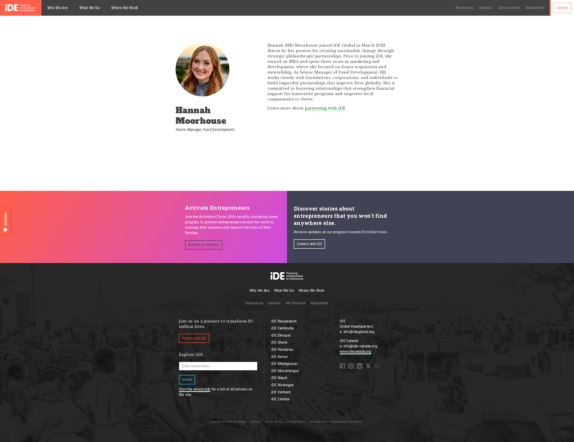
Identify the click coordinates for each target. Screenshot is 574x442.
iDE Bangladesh (284, 321)
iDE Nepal (279, 378)
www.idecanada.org (355, 351)
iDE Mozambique (285, 371)
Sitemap (255, 421)
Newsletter (535, 7)
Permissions (318, 421)
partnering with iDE (325, 108)
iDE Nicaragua (282, 385)
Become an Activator (203, 245)
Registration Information (346, 421)
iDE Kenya (279, 357)
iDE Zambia (280, 399)
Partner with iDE (194, 338)
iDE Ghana (279, 342)
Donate (562, 8)
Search (187, 379)
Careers (486, 7)
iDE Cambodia (282, 328)
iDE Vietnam (281, 392)
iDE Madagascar (284, 363)
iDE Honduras (282, 349)
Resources (465, 7)
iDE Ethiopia (281, 335)
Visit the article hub (195, 389)
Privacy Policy (296, 421)
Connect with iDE (309, 244)
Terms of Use (274, 421)
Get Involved (508, 7)
